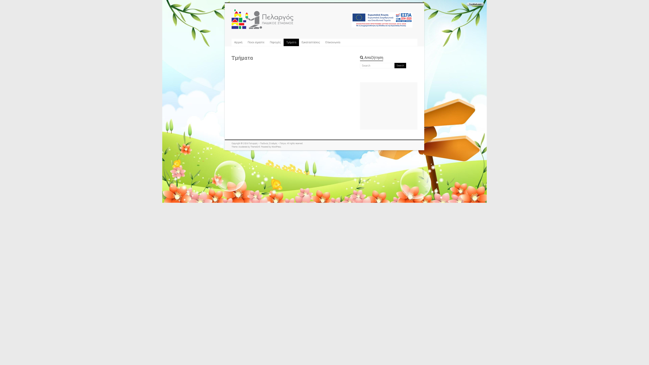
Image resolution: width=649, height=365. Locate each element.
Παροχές (275, 42)
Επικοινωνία (333, 42)
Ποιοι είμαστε (256, 42)
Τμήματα (291, 42)
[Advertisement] (388, 106)
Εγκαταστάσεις (311, 42)
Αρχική (238, 42)
